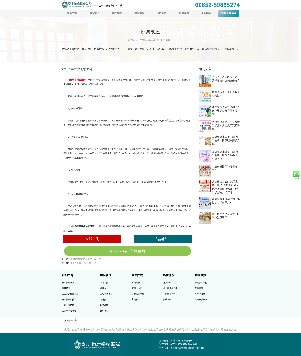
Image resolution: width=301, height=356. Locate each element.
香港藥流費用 (176, 329)
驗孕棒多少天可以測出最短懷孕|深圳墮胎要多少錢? (226, 110)
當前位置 (133, 40)
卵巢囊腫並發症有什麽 (83, 263)
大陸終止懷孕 (71, 329)
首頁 (142, 40)
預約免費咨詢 (228, 13)
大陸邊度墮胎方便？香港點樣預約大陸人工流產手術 (226, 125)
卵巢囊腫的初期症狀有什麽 (86, 259)
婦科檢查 (104, 310)
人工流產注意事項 (70, 293)
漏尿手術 (167, 282)
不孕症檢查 (200, 293)
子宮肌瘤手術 (201, 282)
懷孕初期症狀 (160, 329)
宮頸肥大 (136, 299)
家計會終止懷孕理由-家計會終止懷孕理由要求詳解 (226, 140)
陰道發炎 (104, 282)
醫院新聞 (117, 13)
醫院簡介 (95, 13)
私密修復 (168, 275)
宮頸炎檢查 (137, 288)
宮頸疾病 (137, 275)
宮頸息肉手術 (138, 293)
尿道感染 (104, 305)
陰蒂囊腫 (167, 299)
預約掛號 (162, 13)
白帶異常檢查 (106, 293)
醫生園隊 (139, 13)
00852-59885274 (217, 5)
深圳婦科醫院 (98, 329)
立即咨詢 (92, 238)
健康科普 (184, 13)
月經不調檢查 (201, 299)
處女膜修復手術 (170, 288)
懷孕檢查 (66, 288)
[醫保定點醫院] (92, 4)
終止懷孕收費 (68, 299)
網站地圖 (192, 344)
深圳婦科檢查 (145, 329)
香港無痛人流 (228, 329)
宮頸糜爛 (136, 282)
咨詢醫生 (163, 238)
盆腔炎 (103, 288)
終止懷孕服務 (68, 282)
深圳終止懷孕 (129, 329)
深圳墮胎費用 (192, 329)
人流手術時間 (68, 305)
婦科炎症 (105, 275)
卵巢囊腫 (166, 40)
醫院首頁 (72, 13)
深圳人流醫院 (113, 329)
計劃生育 (67, 275)
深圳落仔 (85, 329)
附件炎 (103, 299)
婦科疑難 (153, 40)
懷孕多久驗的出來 (210, 329)
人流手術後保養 (69, 310)
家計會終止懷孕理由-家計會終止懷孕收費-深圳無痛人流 (225, 155)
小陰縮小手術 (169, 293)
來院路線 (206, 13)
